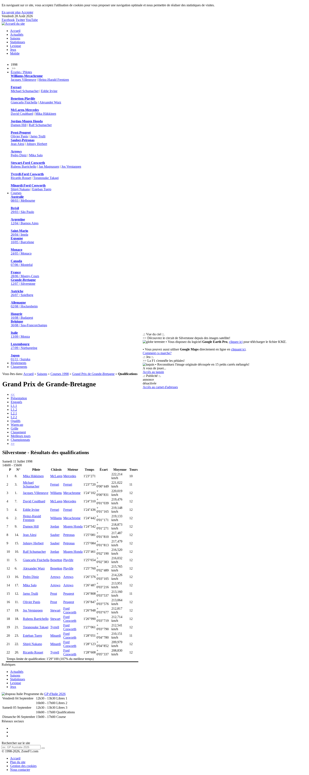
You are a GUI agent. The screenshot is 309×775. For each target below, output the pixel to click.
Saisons (15, 38)
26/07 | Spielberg (22, 293)
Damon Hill (18, 125)
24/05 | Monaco (21, 251)
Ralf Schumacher (40, 125)
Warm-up (17, 424)
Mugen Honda (73, 526)
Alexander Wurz (50, 102)
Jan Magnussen (49, 166)
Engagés (16, 402)
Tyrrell (54, 627)
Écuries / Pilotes (21, 72)
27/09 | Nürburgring (24, 346)
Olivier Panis (19, 136)
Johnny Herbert (36, 144)
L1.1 (14, 406)
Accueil (15, 31)
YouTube (32, 20)
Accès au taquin (153, 372)
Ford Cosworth (69, 610)
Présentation (19, 398)
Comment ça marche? (157, 353)
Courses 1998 (59, 374)
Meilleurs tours (20, 436)
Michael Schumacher (25, 91)
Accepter (27, 12)
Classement (18, 432)
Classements (19, 367)
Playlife (68, 560)
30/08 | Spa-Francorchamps (29, 323)
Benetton (56, 560)
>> (13, 443)
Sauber (54, 535)
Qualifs (15, 421)
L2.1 (14, 413)
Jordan (54, 526)
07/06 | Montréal (22, 263)
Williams (56, 493)
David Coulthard (22, 113)
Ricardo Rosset (21, 178)
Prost (53, 593)
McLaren (56, 476)
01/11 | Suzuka (20, 357)
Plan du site (17, 762)
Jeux (13, 49)
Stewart (55, 610)
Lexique (15, 46)
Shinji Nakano (20, 189)
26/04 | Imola (19, 232)
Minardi (55, 635)
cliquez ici (236, 342)
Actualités (16, 34)
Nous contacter (20, 769)
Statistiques (17, 42)
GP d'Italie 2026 (55, 694)
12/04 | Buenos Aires (24, 221)
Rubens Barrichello (23, 166)
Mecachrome (72, 493)
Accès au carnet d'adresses (160, 387)
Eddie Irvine (49, 91)
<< (13, 394)
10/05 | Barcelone (22, 240)
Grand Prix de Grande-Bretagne (93, 374)
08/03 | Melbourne (23, 198)
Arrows (55, 577)
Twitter (20, 20)
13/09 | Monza (20, 334)
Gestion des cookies (23, 766)
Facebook (8, 20)
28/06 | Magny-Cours (25, 274)
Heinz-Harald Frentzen (53, 79)
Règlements (18, 363)
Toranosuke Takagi (46, 178)
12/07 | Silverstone (23, 281)
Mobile (15, 53)
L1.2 (14, 409)
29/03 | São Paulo (22, 210)
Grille (14, 428)
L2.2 (14, 417)
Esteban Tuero (41, 189)
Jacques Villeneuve (23, 79)
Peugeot (68, 593)
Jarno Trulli (37, 136)
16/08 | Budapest (22, 315)
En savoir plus (11, 12)
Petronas (69, 535)
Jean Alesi (17, 144)
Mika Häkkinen (45, 113)
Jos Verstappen (71, 166)
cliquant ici (238, 349)
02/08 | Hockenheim (24, 304)
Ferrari (54, 484)
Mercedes (69, 476)
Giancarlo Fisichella (24, 102)
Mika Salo (36, 155)
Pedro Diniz (19, 155)
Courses (16, 193)
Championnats (20, 440)
